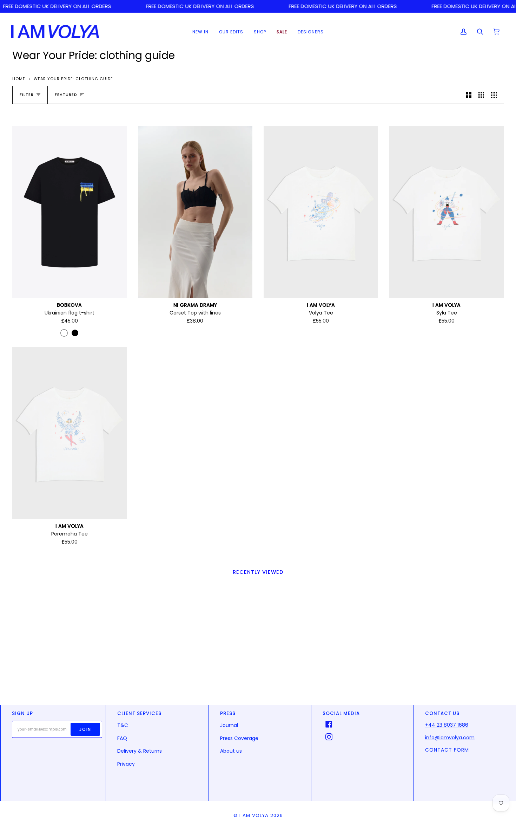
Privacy (126, 763)
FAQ (122, 738)
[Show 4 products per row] (496, 95)
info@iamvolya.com (450, 737)
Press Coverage (239, 738)
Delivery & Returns (139, 750)
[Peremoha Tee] (69, 433)
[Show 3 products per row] (481, 95)
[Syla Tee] (446, 212)
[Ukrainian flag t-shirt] (69, 212)
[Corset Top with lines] (195, 212)
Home (18, 79)
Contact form (447, 749)
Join (85, 729)
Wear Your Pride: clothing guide (73, 79)
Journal (229, 725)
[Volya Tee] (321, 212)
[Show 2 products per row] (468, 95)
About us (231, 750)
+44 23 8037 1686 (446, 724)
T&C (122, 725)
